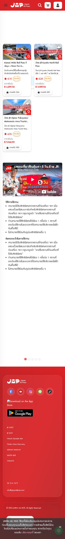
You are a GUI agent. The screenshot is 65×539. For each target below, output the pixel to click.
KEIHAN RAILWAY (14, 449)
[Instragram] (30, 391)
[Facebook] (11, 391)
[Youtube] (20, 391)
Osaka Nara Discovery (16, 444)
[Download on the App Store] (20, 403)
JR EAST (10, 433)
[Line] (40, 391)
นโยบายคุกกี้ (27, 532)
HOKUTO (10, 461)
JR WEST (10, 427)
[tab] (25, 359)
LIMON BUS (11, 455)
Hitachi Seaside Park (15, 438)
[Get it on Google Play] (20, 413)
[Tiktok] (50, 391)
